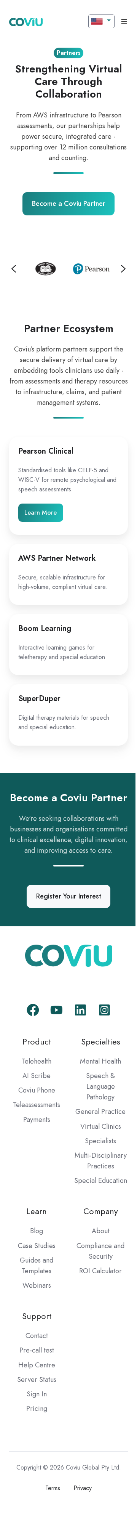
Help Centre (35, 1409)
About (96, 1275)
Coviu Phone (35, 1112)
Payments (35, 1142)
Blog (35, 1275)
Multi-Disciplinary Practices (96, 1188)
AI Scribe (35, 1098)
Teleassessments (35, 1127)
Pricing (35, 1452)
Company (96, 1255)
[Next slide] (117, 268)
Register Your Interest (65, 918)
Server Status (35, 1423)
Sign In (35, 1437)
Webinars (35, 1329)
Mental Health (96, 1083)
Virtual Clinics (96, 1149)
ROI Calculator (96, 1314)
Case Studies (35, 1289)
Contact (35, 1380)
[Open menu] (118, 21)
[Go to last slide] (13, 268)
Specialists (96, 1163)
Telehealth (35, 1083)
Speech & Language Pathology (96, 1108)
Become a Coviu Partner (65, 204)
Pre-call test (35, 1394)
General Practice (96, 1134)
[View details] (30, 1032)
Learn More (40, 511)
